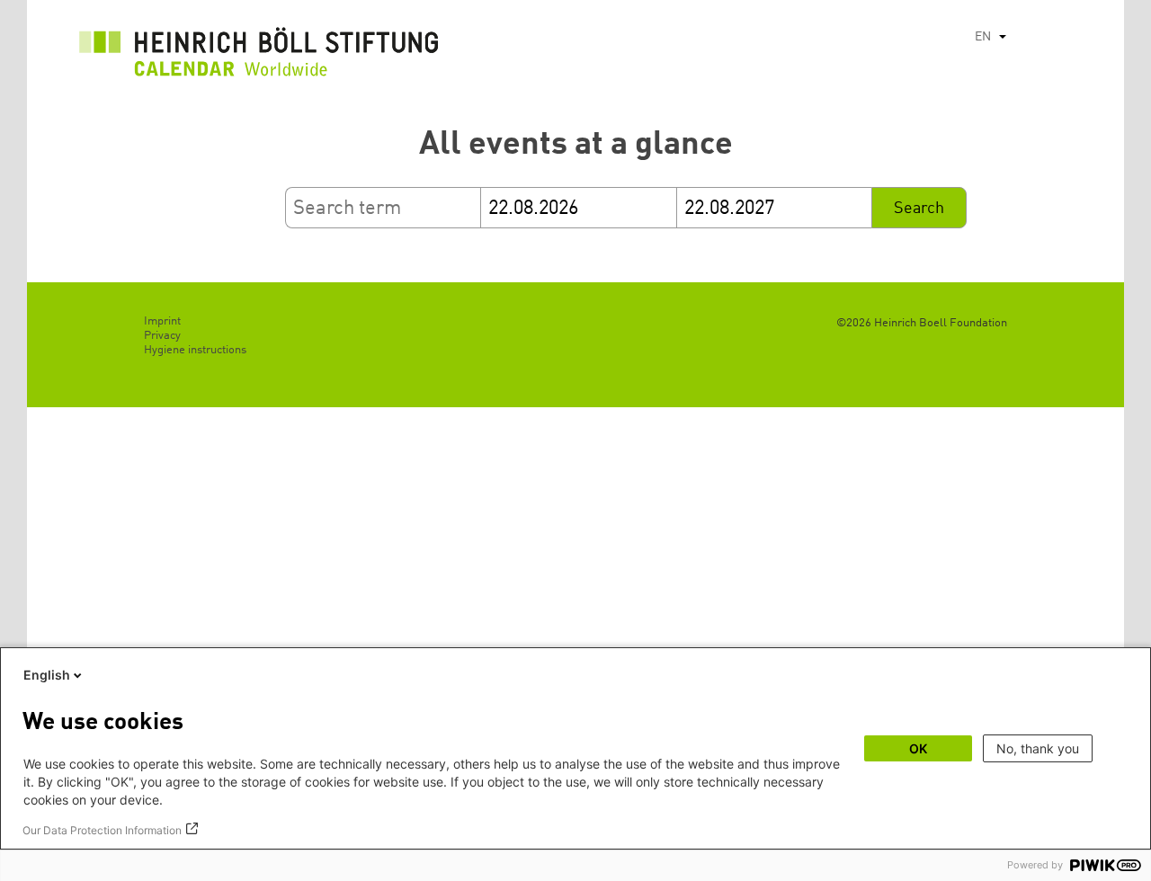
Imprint (162, 321)
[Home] (259, 56)
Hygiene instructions (195, 350)
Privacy (162, 336)
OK (918, 748)
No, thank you (1037, 748)
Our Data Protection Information (102, 830)
